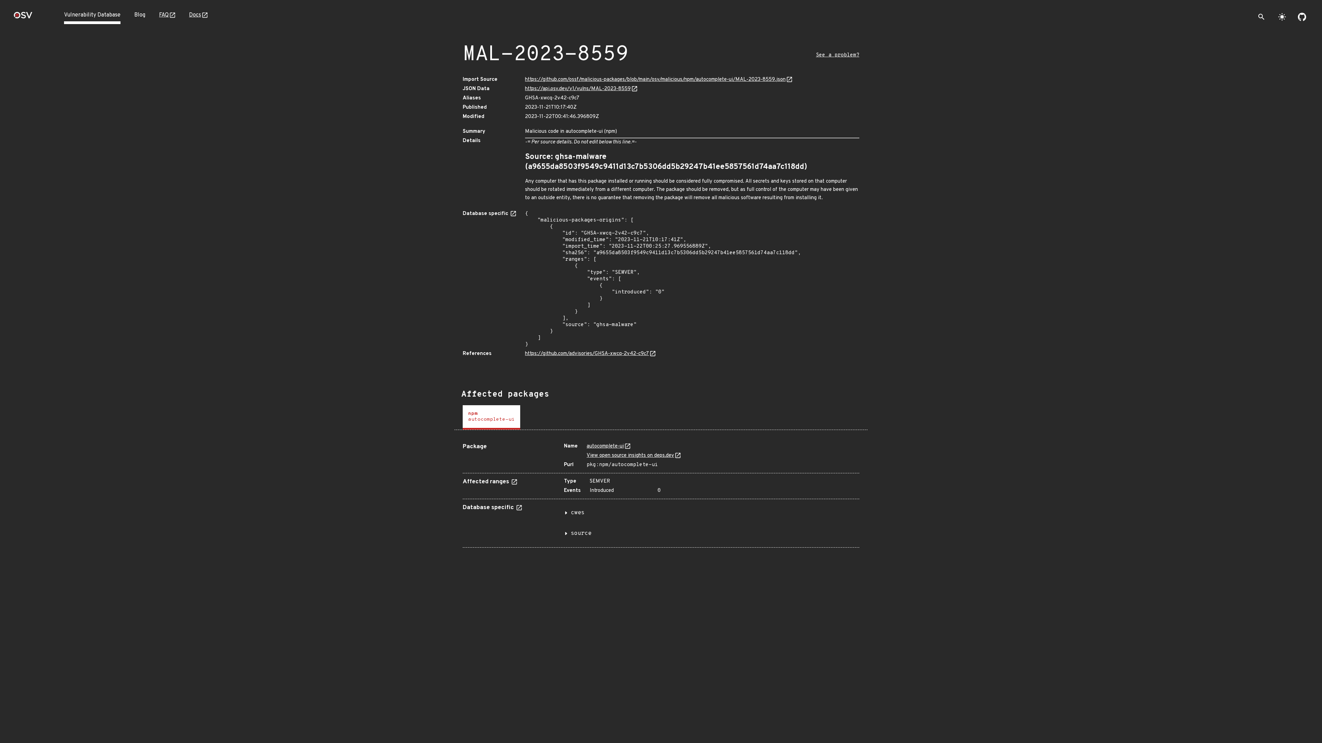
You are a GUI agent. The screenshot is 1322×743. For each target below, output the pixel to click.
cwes (578, 512)
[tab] (491, 417)
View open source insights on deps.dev (630, 455)
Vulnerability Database (92, 15)
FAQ (164, 15)
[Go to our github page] (1302, 17)
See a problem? (837, 55)
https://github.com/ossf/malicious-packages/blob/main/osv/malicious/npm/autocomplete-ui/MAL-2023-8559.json (655, 79)
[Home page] (23, 17)
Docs (195, 15)
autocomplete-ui (605, 446)
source (581, 533)
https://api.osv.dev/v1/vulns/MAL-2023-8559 (578, 89)
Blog (139, 15)
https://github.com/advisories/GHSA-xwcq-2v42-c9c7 (587, 354)
